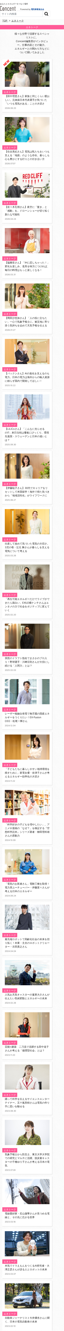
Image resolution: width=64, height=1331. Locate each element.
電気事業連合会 (37, 9)
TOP (5, 20)
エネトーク (17, 20)
